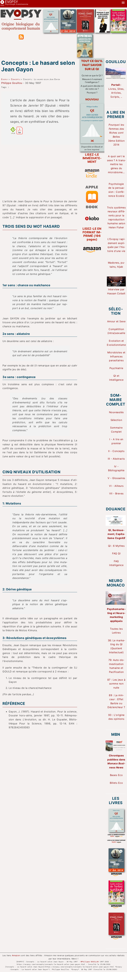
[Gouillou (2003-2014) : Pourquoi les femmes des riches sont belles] (68, 31)
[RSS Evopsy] (21, 38)
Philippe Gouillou (11, 82)
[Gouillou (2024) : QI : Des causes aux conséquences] (51, 31)
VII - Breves (116, 493)
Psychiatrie (116, 368)
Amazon (16, 955)
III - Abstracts (116, 458)
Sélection (116, 420)
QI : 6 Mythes (116, 545)
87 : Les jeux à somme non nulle (116, 683)
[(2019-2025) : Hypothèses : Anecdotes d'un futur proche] (84, 56)
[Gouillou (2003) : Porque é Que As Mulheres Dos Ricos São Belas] (102, 31)
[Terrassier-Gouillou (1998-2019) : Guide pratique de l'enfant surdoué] (118, 31)
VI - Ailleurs (116, 485)
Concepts (15, 79)
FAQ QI (116, 553)
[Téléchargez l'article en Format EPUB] (13, 133)
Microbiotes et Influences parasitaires (116, 356)
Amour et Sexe (116, 321)
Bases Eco (116, 775)
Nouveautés (116, 412)
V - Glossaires (116, 478)
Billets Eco (116, 782)
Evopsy (4, 79)
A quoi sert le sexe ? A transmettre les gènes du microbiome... (116, 164)
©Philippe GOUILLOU (90, 962)
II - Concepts (116, 451)
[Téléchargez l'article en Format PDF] (20, 133)
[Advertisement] (39, 169)
